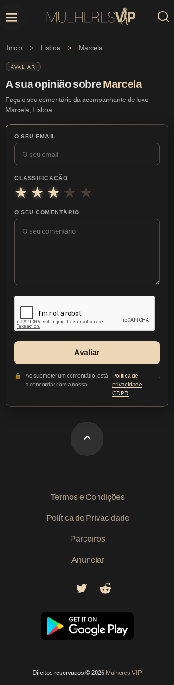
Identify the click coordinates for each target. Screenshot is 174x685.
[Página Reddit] (105, 590)
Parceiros (87, 538)
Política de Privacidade (87, 517)
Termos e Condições (88, 497)
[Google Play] (87, 637)
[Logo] (91, 17)
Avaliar (86, 352)
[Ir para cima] (87, 439)
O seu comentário (46, 212)
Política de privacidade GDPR (127, 384)
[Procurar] (163, 17)
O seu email (35, 136)
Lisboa (50, 47)
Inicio (14, 47)
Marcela (91, 47)
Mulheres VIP (124, 672)
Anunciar (87, 559)
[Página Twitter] (81, 590)
